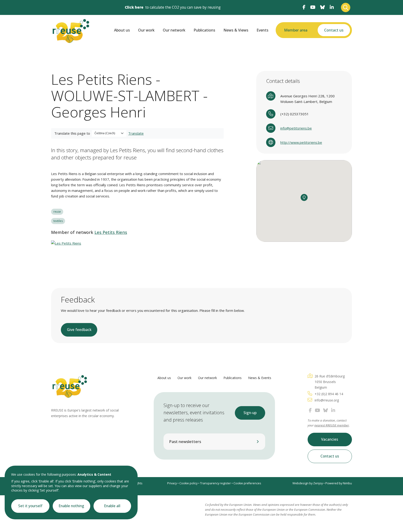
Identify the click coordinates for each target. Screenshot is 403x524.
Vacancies (329, 439)
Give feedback (79, 329)
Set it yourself (30, 505)
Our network (174, 30)
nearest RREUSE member (331, 425)
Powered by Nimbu (338, 483)
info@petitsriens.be (296, 128)
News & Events (259, 378)
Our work (146, 30)
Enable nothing (71, 505)
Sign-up (250, 412)
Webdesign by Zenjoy (307, 483)
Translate (136, 133)
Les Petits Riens (110, 232)
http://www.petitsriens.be (301, 142)
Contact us (334, 30)
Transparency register (215, 483)
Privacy (172, 483)
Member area (295, 30)
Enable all (112, 505)
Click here (134, 7)
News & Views (235, 30)
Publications (204, 30)
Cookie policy (188, 483)
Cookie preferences (247, 483)
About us (122, 30)
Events (262, 30)
